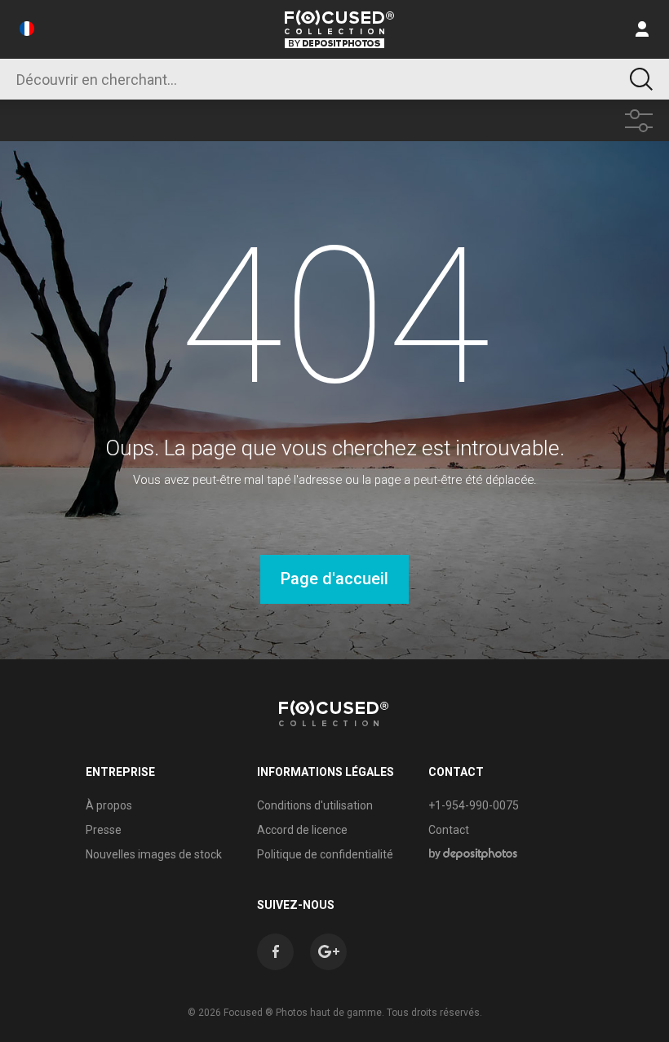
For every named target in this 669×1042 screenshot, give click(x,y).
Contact (448, 829)
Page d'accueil (334, 578)
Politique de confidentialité (325, 854)
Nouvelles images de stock (154, 854)
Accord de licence (302, 829)
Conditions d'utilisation (315, 805)
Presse (104, 829)
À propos (109, 805)
